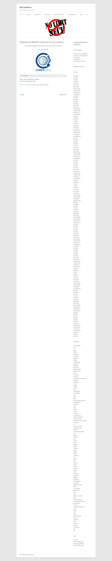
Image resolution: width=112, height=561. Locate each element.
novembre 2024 (77, 110)
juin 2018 (75, 250)
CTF (74, 394)
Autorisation (76, 363)
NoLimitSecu (25, 7)
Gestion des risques (78, 416)
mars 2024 (76, 125)
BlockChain (76, 367)
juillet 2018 (76, 248)
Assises (75, 352)
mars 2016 (76, 299)
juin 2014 (75, 334)
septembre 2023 (77, 136)
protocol (75, 470)
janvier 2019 (76, 237)
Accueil (21, 14)
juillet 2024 (76, 118)
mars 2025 (76, 103)
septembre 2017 (77, 266)
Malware (75, 440)
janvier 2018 (76, 259)
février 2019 (76, 235)
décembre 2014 (77, 325)
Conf (75, 389)
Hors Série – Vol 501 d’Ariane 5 (80, 55)
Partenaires (47, 14)
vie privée (76, 523)
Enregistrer (37, 14)
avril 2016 (76, 297)
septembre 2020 (77, 200)
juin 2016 (75, 294)
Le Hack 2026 (77, 59)
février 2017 (76, 279)
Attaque (75, 360)
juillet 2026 (76, 75)
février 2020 (76, 213)
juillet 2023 (76, 140)
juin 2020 (75, 206)
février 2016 (76, 301)
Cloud (75, 383)
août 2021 (76, 180)
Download (36, 79)
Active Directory (77, 345)
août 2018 (76, 246)
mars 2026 (76, 83)
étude (75, 405)
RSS (34, 81)
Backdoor (76, 365)
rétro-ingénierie (77, 488)
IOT (74, 433)
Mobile (75, 449)
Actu (34, 84)
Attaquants (76, 358)
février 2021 (76, 191)
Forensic (75, 411)
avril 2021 (76, 187)
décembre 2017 (77, 261)
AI (74, 349)
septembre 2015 (77, 310)
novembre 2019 (77, 218)
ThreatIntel (76, 519)
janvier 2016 (76, 303)
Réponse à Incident (78, 484)
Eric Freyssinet (44, 49)
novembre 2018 (77, 240)
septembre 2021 (77, 178)
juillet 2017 (76, 270)
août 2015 (76, 312)
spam (75, 508)
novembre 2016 (77, 284)
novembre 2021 (77, 174)
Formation (76, 413)
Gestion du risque (77, 418)
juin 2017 (75, 272)
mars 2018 (76, 255)
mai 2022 (76, 163)
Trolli (75, 521)
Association (76, 354)
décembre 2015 (77, 305)
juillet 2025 (76, 96)
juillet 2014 (76, 332)
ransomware (76, 473)
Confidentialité (77, 391)
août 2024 (76, 116)
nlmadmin (46, 84)
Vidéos (81, 14)
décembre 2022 (77, 152)
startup (75, 514)
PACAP (21, 94)
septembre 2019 (77, 222)
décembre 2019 (77, 217)
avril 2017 (76, 275)
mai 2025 (76, 99)
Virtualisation (76, 527)
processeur (76, 468)
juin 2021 (75, 184)
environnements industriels (79, 400)
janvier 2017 (76, 281)
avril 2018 (76, 253)
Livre (75, 438)
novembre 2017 (77, 262)
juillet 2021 (76, 182)
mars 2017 (76, 277)
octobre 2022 (76, 156)
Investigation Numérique (79, 431)
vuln (74, 528)
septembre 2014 (77, 330)
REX (75, 492)
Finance (75, 409)
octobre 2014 (76, 328)
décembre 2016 (77, 283)
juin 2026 (75, 77)
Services (75, 505)
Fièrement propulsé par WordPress (26, 554)
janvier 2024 (76, 129)
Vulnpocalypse (77, 57)
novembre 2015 (77, 306)
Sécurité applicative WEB (79, 501)
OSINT (75, 459)
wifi (74, 530)
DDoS (75, 396)
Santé (75, 497)
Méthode (75, 446)
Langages (76, 437)
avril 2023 (76, 145)
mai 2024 (76, 121)
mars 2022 (76, 167)
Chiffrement (76, 382)
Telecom (75, 517)
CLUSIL (75, 387)
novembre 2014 (77, 327)
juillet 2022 (76, 160)
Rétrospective (77, 490)
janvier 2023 (76, 151)
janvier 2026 (76, 86)
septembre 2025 (77, 94)
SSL (74, 512)
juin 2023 (75, 141)
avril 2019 (76, 231)
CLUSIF (75, 385)
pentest (75, 464)
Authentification (77, 361)
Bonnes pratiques (77, 369)
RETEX (75, 486)
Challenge (76, 380)
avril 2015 (76, 319)
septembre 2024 (77, 114)
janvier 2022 (76, 171)
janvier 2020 (76, 215)
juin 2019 (75, 228)
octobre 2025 (76, 92)
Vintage (75, 525)
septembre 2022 (77, 158)
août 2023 (76, 138)
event (75, 407)
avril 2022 (76, 165)
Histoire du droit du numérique (80, 420)
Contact (29, 14)
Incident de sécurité (78, 426)
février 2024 (76, 127)
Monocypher (63, 94)
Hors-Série (76, 422)
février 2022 (76, 169)
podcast (75, 466)
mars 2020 (76, 211)
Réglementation (77, 481)
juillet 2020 (76, 204)
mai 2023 (76, 143)
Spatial (75, 510)
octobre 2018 (76, 242)
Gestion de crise (77, 415)
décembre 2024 (77, 108)
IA (74, 424)
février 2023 (76, 149)
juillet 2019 (76, 226)
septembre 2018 (77, 244)
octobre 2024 (76, 112)
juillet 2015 (76, 314)
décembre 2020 (77, 195)
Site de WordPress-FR (78, 545)
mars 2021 (76, 189)
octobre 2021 (76, 176)
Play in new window (28, 79)
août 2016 (76, 290)
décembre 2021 (77, 173)
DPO (75, 398)
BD (87, 14)
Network (75, 451)
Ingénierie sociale (77, 427)
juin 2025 (75, 97)
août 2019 (76, 224)
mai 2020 (76, 207)
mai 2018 (76, 251)
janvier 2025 (76, 107)
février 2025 (76, 105)
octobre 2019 (76, 220)
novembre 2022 (77, 154)
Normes (75, 453)
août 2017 (76, 268)
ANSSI (75, 350)
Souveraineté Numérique (79, 506)
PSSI (75, 472)
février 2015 (76, 323)
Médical (75, 444)
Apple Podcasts (28, 81)
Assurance (76, 356)
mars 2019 (76, 233)
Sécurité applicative (78, 499)
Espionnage (76, 404)
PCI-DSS (76, 462)
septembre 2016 (77, 288)
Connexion (76, 539)
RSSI (75, 494)
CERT (75, 372)
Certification (76, 374)
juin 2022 (75, 162)
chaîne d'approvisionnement (80, 378)
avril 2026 (76, 81)
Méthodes (76, 448)
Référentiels (76, 479)
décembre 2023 (77, 130)
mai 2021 (76, 185)
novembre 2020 (77, 196)
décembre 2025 (77, 88)
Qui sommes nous (72, 14)
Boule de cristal (77, 371)
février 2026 (76, 85)
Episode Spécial (77, 402)
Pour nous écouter (59, 14)
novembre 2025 (77, 90)
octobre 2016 (76, 286)
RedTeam (76, 477)
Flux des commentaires (79, 543)
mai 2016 (76, 295)
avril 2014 (76, 336)
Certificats (76, 376)
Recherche (76, 475)
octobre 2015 (76, 308)
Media (75, 442)
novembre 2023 (77, 132)
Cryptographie (77, 393)
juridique (75, 435)
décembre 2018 (77, 239)
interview (75, 429)
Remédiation (76, 483)
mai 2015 (76, 317)
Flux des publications (78, 541)
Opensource (76, 455)
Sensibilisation (77, 503)
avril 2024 (76, 123)
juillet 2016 (76, 292)
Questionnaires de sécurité (79, 61)
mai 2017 (76, 273)
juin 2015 (75, 316)
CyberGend (35, 45)
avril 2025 (76, 101)
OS (74, 457)
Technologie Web (77, 516)
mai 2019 (76, 229)
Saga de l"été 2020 (78, 495)
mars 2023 (76, 147)
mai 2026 (76, 79)
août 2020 (76, 202)
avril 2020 (76, 209)
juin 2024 (75, 119)
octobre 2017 (76, 264)
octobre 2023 (76, 134)
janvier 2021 (76, 193)
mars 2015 (76, 321)
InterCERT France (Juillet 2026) (80, 53)
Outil (75, 461)
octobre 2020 (76, 198)
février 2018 (76, 257)
